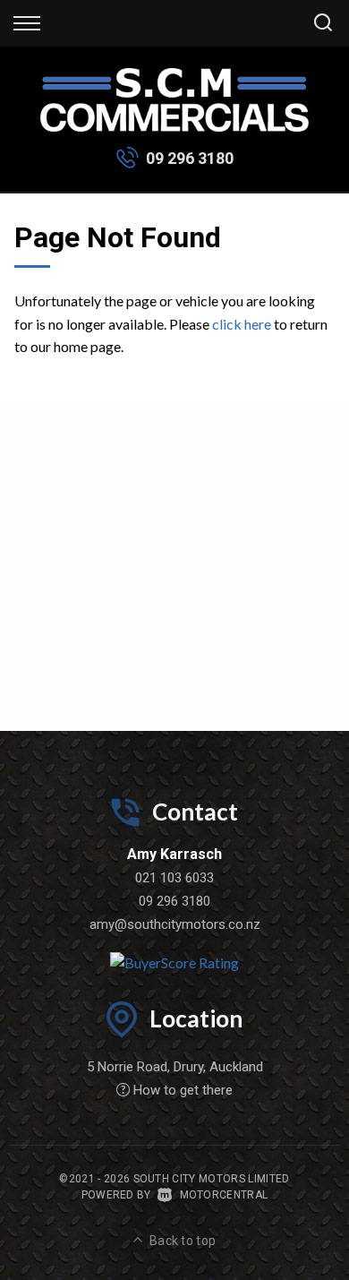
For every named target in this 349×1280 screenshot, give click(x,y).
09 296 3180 (190, 158)
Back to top (183, 1240)
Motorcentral (224, 1195)
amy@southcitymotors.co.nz (174, 924)
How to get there (183, 1090)
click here (241, 323)
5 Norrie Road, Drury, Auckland (175, 1067)
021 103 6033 (174, 878)
